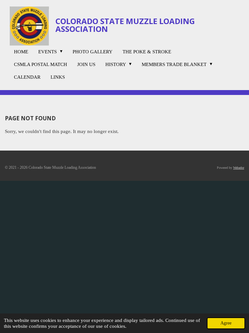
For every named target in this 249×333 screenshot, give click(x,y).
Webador (238, 167)
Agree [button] (225, 323)
